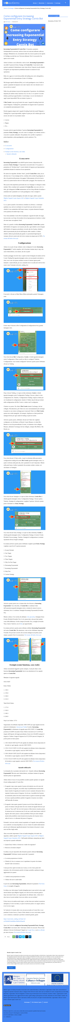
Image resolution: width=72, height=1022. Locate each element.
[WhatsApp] (13, 936)
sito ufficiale (41, 930)
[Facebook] (17, 936)
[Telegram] (20, 936)
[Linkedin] (30, 936)
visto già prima (31, 617)
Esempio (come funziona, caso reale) (15, 151)
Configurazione (9, 148)
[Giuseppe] (4, 21)
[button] (65, 2)
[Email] (26, 936)
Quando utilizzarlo (12, 154)
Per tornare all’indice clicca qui (33, 635)
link (21, 624)
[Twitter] (23, 936)
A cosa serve (8, 145)
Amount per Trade (21, 727)
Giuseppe (8, 21)
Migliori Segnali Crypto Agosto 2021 (14, 198)
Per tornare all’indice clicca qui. (22, 932)
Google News (31, 930)
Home (5, 8)
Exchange (10, 8)
